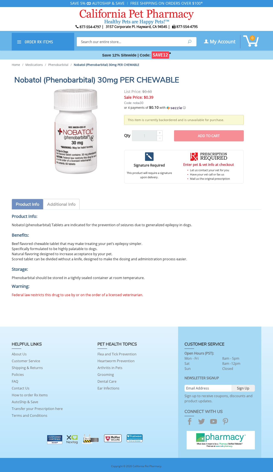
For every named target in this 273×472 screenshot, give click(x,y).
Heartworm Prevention (116, 361)
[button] (184, 108)
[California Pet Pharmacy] (136, 16)
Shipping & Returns (27, 367)
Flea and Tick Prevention (116, 354)
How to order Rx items (30, 395)
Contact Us (20, 388)
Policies (18, 374)
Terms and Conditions (29, 415)
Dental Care (106, 381)
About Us (19, 354)
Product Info (27, 204)
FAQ (15, 381)
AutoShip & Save (25, 402)
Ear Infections (108, 388)
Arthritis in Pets (109, 367)
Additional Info (61, 204)
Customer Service (26, 361)
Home (16, 65)
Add (209, 135)
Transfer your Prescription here (37, 408)
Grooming (105, 374)
